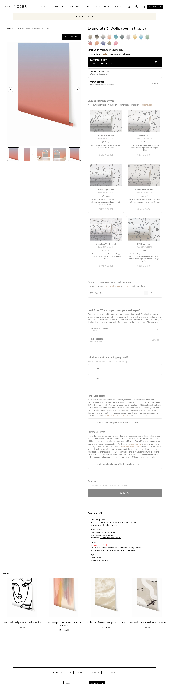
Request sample (72, 37)
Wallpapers (18, 28)
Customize (75, 6)
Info (107, 6)
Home (9, 28)
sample (104, 54)
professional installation (110, 538)
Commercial (58, 6)
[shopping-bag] (143, 6)
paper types (93, 6)
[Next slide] (77, 89)
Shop (44, 6)
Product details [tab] (95, 513)
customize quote (155, 7)
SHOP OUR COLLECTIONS (85, 17)
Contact (119, 6)
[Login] (136, 7)
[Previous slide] (10, 89)
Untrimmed (96, 532)
